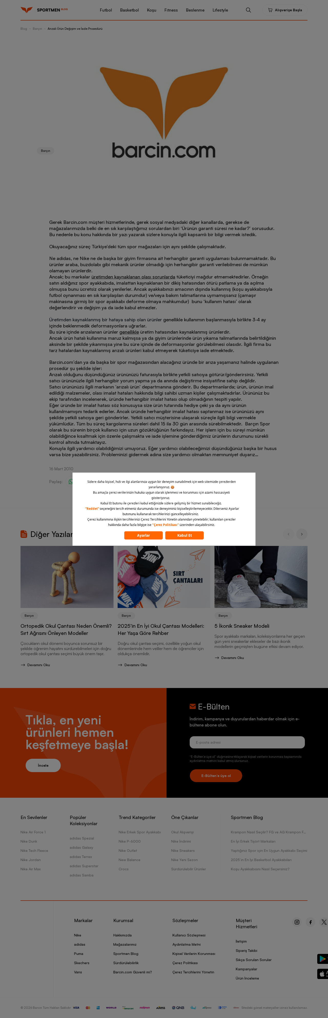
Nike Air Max (30, 869)
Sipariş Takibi (246, 950)
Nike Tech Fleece (34, 850)
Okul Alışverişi (182, 832)
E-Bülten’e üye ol (216, 775)
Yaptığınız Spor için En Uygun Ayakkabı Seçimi (269, 850)
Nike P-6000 (130, 841)
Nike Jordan (30, 859)
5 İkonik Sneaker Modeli (241, 626)
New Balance (129, 859)
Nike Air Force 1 (33, 832)
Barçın (37, 29)
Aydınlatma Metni (186, 944)
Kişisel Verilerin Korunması (193, 953)
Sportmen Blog (125, 953)
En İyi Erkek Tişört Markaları (253, 841)
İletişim (241, 941)
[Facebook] (310, 922)
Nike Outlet (128, 850)
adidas (79, 944)
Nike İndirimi (181, 841)
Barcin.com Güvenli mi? (132, 972)
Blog (23, 29)
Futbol (106, 10)
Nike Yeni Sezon (184, 859)
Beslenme (195, 10)
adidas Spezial (82, 838)
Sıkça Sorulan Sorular (254, 959)
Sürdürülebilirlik (126, 963)
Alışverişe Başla (288, 10)
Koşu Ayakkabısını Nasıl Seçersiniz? (260, 869)
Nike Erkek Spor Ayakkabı (140, 832)
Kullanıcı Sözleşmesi (189, 935)
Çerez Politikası (185, 963)
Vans (78, 972)
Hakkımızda (122, 935)
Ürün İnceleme (247, 978)
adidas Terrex (81, 856)
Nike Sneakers (183, 850)
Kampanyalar (246, 969)
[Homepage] (26, 10)
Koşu (151, 10)
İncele (43, 765)
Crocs (124, 869)
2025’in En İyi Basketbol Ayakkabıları (261, 859)
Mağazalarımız (125, 944)
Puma (78, 953)
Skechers (81, 963)
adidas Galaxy (81, 847)
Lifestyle (220, 10)
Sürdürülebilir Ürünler (188, 869)
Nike (77, 935)
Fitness (171, 10)
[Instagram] (297, 922)
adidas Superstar (84, 866)
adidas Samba (82, 875)
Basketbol (129, 10)
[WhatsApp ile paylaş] (71, 481)
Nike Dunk (28, 841)
